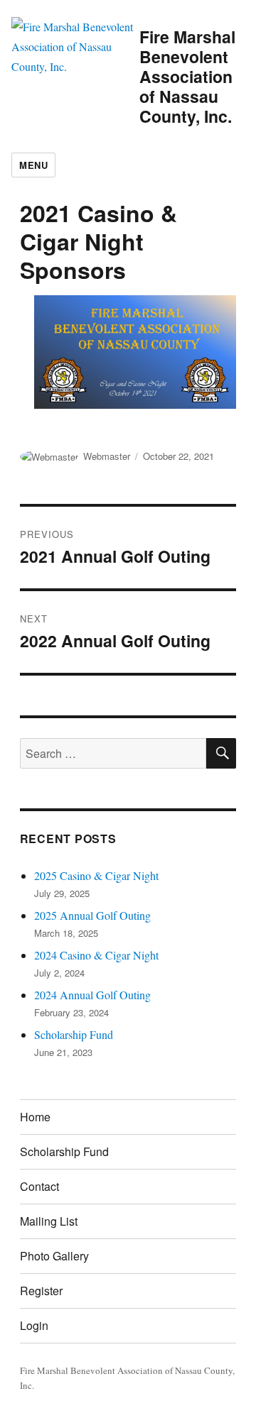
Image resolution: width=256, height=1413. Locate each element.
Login (34, 1325)
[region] (128, 352)
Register (41, 1290)
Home (35, 1117)
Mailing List (49, 1221)
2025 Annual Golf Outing (92, 915)
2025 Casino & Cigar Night (96, 875)
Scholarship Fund (73, 1034)
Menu (33, 165)
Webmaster (106, 456)
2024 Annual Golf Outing (92, 994)
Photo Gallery (54, 1256)
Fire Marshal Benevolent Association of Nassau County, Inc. (187, 76)
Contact (39, 1186)
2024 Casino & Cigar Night (96, 954)
